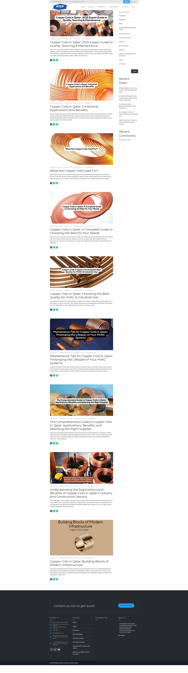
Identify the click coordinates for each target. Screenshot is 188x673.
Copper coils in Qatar (56, 38)
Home (83, 6)
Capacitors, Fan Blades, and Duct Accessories (127, 55)
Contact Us (125, 6)
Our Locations (113, 6)
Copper (121, 60)
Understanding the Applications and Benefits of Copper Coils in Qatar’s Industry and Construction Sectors (81, 493)
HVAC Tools (122, 41)
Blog (133, 6)
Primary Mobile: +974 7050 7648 (60, 622)
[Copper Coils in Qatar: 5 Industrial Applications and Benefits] (81, 85)
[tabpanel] (81, 537)
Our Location (121, 635)
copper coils (68, 38)
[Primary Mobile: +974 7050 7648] (51, 622)
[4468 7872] (51, 630)
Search (134, 71)
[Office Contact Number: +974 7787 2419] (51, 627)
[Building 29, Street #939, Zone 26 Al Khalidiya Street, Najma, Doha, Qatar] (51, 637)
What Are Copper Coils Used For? (74, 170)
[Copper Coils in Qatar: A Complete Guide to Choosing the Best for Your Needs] (81, 208)
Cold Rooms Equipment (125, 37)
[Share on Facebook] (51, 60)
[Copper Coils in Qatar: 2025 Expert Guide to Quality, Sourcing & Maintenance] (81, 20)
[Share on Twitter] (54, 60)
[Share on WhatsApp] (57, 60)
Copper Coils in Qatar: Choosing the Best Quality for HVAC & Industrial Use (79, 295)
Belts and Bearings (124, 46)
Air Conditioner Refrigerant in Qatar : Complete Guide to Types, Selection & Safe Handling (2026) (128, 98)
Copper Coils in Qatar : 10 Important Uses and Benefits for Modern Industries (128, 122)
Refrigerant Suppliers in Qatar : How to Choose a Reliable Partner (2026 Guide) (128, 90)
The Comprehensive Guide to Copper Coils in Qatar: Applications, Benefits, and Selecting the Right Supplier (81, 425)
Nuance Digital (74, 663)
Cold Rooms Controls (124, 33)
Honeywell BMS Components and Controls (127, 28)
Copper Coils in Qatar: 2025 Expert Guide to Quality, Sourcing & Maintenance (81, 43)
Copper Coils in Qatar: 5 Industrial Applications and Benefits (74, 108)
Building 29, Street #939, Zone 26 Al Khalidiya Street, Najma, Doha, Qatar (60, 637)
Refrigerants (122, 19)
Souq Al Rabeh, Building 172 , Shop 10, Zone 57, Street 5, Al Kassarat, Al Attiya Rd (60, 643)
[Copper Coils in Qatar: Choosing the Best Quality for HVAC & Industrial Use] (81, 272)
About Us (91, 6)
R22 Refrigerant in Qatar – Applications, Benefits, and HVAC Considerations (127, 106)
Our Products (102, 6)
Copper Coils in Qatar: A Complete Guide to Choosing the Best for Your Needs (81, 231)
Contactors (122, 49)
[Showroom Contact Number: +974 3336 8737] (51, 625)
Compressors (122, 15)
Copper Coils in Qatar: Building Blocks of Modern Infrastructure (79, 563)
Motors (121, 23)
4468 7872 (55, 630)
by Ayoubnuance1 (87, 38)
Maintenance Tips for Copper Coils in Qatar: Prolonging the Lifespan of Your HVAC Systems (81, 359)
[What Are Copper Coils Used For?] (81, 149)
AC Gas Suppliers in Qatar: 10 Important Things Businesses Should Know (128, 114)
